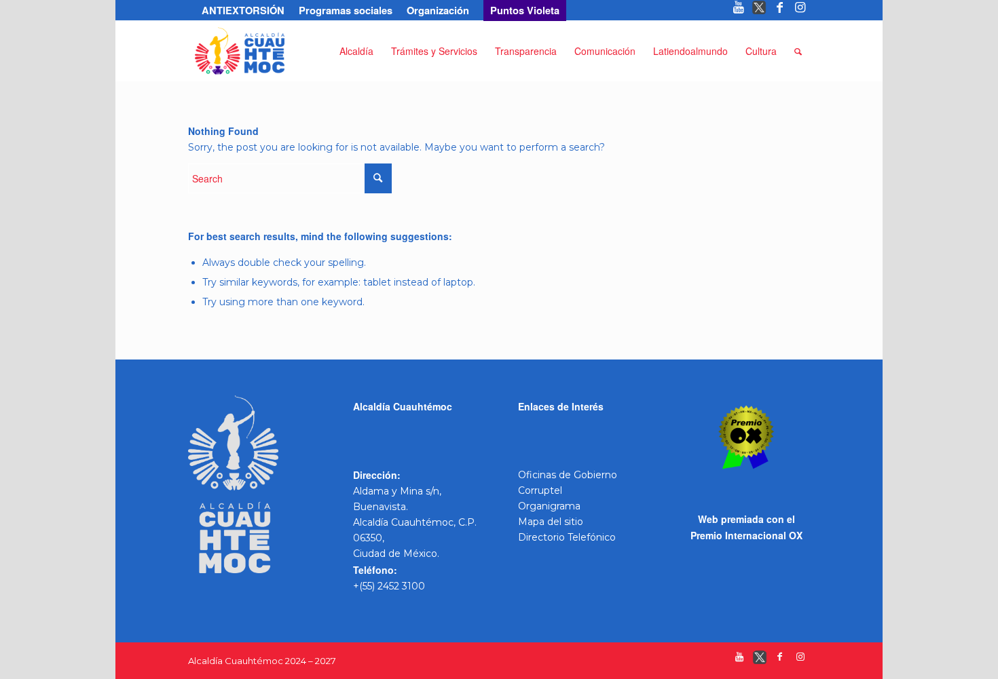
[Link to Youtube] (739, 10)
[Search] (798, 50)
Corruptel (540, 490)
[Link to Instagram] (800, 10)
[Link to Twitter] (759, 10)
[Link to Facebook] (780, 10)
